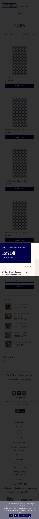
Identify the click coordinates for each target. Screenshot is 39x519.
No (16, 516)
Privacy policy (25, 516)
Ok (11, 516)
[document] (19, 259)
